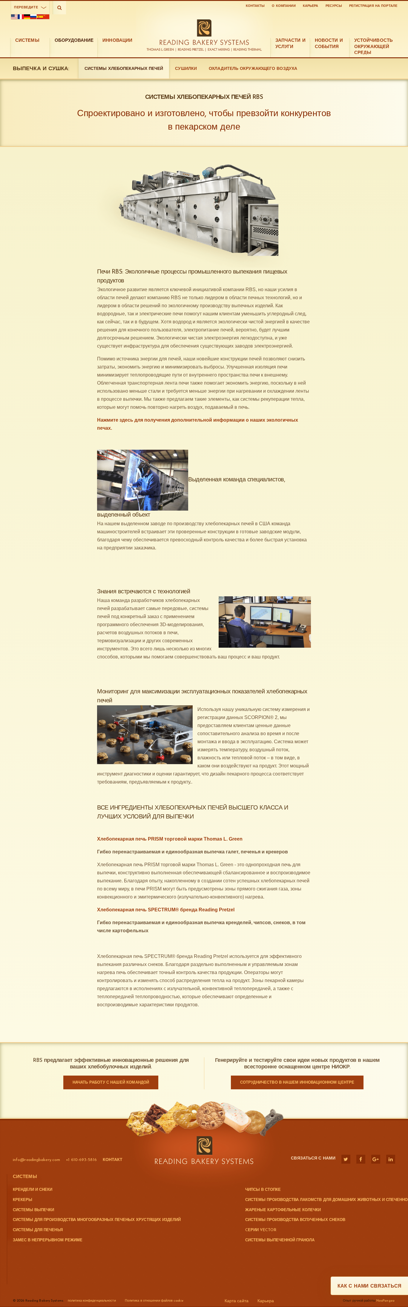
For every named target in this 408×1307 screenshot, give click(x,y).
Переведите (26, 7)
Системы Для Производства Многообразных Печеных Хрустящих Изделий (97, 1220)
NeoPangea (385, 1301)
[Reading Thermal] (247, 50)
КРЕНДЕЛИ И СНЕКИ (32, 1190)
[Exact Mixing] (219, 50)
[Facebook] (360, 1159)
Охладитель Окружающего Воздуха (253, 69)
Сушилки (186, 69)
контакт (113, 1160)
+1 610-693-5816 (81, 1160)
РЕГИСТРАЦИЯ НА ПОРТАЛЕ (373, 6)
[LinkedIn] (390, 1159)
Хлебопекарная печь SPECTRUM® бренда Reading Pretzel (165, 909)
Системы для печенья (38, 1230)
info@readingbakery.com (36, 1160)
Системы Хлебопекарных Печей (124, 69)
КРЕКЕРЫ (22, 1200)
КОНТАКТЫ (255, 6)
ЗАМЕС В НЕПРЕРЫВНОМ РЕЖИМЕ (47, 1240)
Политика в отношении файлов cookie (154, 1301)
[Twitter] (345, 1159)
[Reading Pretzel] (191, 50)
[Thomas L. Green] (161, 50)
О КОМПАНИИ (283, 6)
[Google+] (375, 1159)
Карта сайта (237, 1301)
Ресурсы (334, 6)
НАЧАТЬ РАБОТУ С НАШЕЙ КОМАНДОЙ (111, 1083)
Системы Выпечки (33, 1210)
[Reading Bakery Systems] (204, 32)
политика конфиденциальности (92, 1301)
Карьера (310, 6)
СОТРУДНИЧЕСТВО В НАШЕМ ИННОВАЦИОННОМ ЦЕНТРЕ (297, 1083)
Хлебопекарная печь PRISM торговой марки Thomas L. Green (170, 838)
